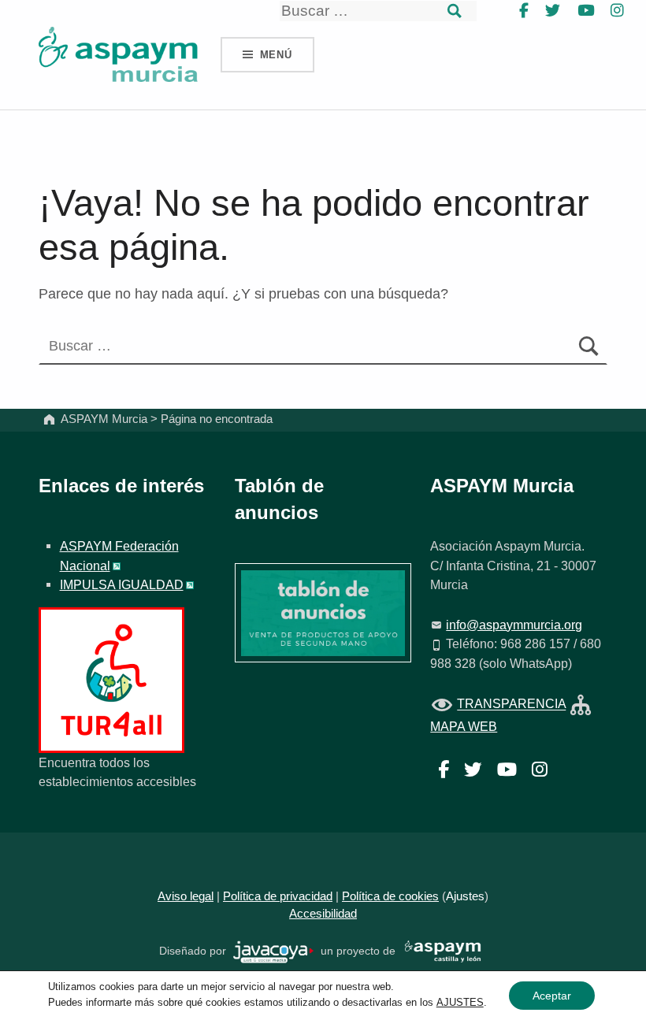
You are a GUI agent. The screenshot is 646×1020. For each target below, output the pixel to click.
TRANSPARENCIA (511, 704)
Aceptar (552, 995)
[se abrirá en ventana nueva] (273, 951)
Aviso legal (185, 896)
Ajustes (465, 896)
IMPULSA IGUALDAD (122, 584)
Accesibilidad (323, 913)
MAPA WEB (463, 726)
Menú (276, 55)
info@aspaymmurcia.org (514, 625)
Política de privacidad (277, 896)
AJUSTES (460, 1002)
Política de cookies (390, 896)
